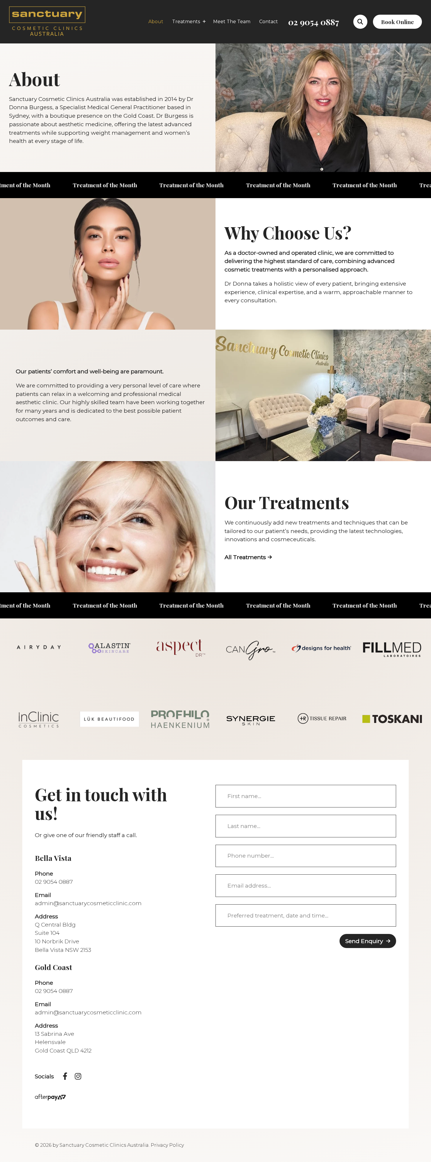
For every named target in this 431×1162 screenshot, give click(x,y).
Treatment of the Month (59, 185)
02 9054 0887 (313, 22)
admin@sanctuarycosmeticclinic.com (88, 903)
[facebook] (65, 1076)
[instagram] (78, 1076)
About (155, 21)
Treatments (186, 21)
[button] (360, 22)
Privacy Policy (167, 1145)
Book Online (397, 22)
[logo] (47, 21)
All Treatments (245, 557)
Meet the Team (231, 21)
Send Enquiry (364, 941)
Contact (268, 21)
